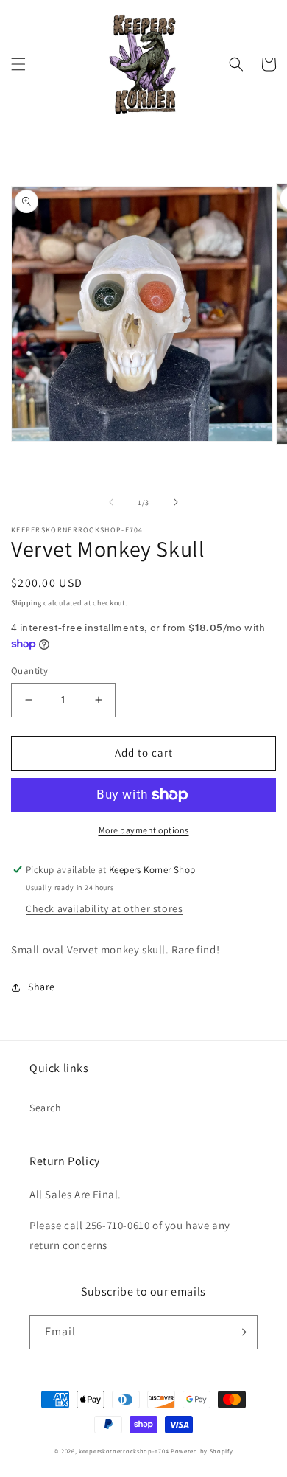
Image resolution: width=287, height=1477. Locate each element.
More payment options (144, 829)
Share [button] (41, 986)
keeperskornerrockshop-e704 (124, 1451)
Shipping (26, 603)
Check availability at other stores (104, 908)
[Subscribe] (240, 1332)
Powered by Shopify (202, 1451)
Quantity (29, 670)
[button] (18, 64)
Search (45, 1107)
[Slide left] (111, 502)
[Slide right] (176, 502)
